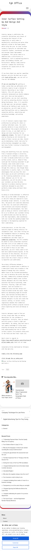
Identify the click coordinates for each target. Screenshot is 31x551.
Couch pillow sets (10, 77)
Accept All (15, 538)
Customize (15, 543)
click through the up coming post (12, 358)
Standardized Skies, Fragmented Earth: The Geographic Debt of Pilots (21, 394)
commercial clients (8, 135)
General (4, 28)
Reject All (15, 547)
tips (7, 369)
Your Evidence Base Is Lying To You (12, 444)
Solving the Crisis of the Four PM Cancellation (15, 463)
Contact (5, 521)
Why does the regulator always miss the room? (16, 474)
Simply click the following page (12, 353)
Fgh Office (15, 3)
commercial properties (9, 239)
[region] (15, 536)
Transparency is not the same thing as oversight (16, 485)
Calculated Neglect (8, 471)
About (4, 518)
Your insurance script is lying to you (12, 477)
